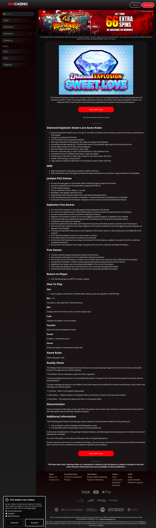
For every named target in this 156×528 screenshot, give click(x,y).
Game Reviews (134, 480)
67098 (141, 522)
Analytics (11, 513)
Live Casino (117, 480)
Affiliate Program (135, 482)
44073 (101, 525)
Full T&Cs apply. (111, 39)
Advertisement (13, 516)
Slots (6, 58)
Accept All (34, 523)
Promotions (8, 27)
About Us (53, 477)
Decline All (14, 523)
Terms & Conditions (73, 477)
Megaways (8, 65)
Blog (130, 477)
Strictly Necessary (14, 511)
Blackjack (116, 482)
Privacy (67, 480)
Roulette (116, 485)
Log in (135, 5)
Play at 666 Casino (96, 109)
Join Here (148, 5)
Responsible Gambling (97, 477)
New (6, 52)
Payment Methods (95, 480)
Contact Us (8, 40)
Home (6, 20)
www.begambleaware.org (107, 519)
